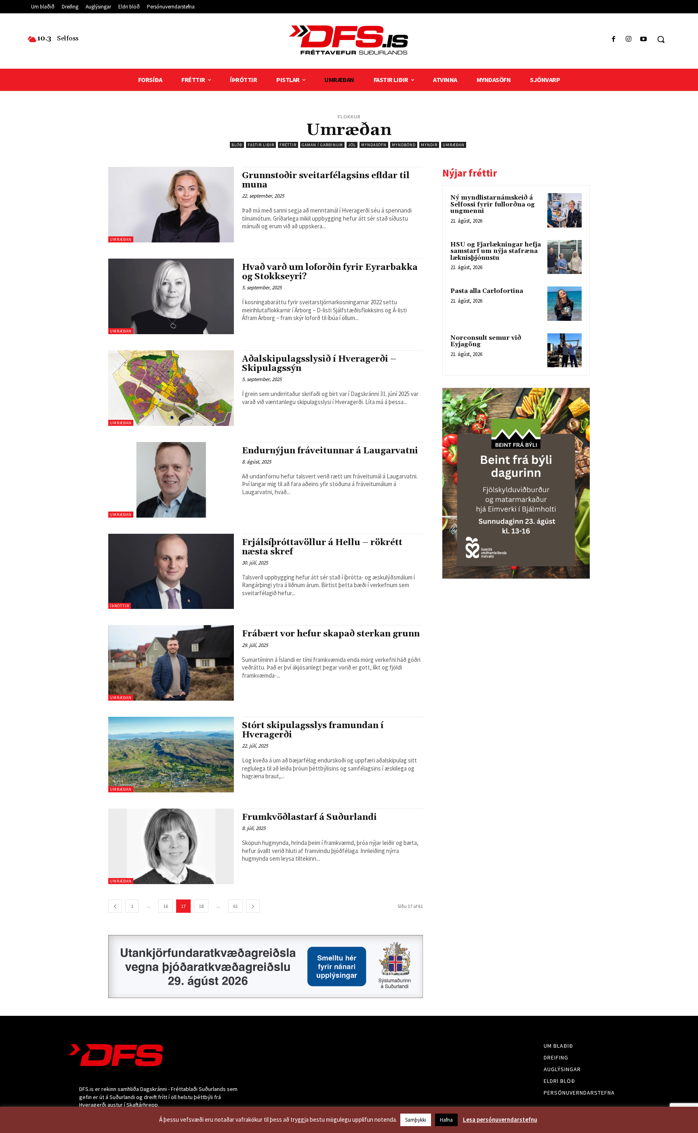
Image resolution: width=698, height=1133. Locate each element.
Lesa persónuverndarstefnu (500, 1119)
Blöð (236, 144)
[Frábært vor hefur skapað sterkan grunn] (171, 663)
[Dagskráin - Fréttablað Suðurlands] (348, 40)
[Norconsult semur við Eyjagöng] (564, 350)
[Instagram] (628, 39)
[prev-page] (115, 906)
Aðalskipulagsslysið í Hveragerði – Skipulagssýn (319, 364)
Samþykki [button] (415, 1119)
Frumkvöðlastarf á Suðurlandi (309, 817)
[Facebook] (613, 39)
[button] (661, 39)
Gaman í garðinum (322, 144)
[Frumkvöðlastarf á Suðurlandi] (171, 846)
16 (165, 906)
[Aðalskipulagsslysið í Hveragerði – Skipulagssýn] (171, 388)
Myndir (429, 144)
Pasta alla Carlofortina (486, 291)
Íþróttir (119, 606)
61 (235, 906)
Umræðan (454, 144)
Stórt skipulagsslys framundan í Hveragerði (313, 730)
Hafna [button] (446, 1119)
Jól (352, 144)
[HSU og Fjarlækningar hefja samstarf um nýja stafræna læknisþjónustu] (564, 257)
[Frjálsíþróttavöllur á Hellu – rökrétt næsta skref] (171, 571)
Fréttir (288, 144)
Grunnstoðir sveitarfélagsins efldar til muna (326, 180)
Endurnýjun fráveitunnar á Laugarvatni (330, 451)
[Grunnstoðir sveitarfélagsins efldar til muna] (171, 204)
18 (201, 906)
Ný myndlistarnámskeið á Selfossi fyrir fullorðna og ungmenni (492, 204)
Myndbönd (404, 144)
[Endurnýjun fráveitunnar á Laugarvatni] (171, 480)
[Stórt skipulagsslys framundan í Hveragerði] (171, 754)
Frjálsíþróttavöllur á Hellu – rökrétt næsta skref (322, 547)
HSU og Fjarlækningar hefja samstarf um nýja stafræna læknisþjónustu (495, 251)
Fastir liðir (261, 144)
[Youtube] (643, 39)
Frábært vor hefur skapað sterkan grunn (331, 634)
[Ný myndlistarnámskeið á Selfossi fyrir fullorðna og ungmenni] (564, 210)
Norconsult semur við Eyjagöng (485, 341)
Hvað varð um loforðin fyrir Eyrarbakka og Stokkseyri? (330, 272)
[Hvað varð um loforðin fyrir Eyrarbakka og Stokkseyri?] (171, 296)
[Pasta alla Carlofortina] (564, 303)
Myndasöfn (374, 144)
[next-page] (253, 906)
